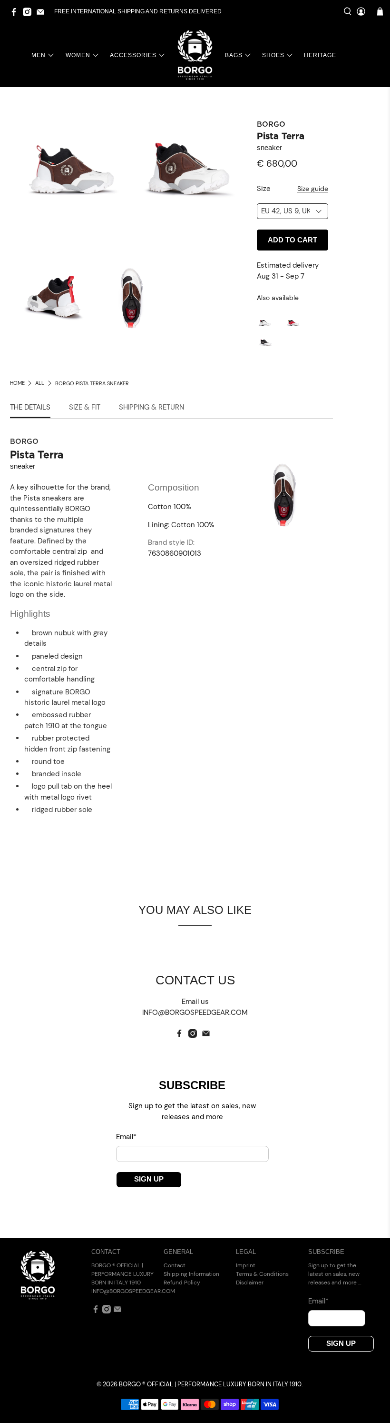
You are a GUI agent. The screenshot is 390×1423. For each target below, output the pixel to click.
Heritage (320, 55)
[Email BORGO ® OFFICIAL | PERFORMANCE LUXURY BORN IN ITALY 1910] (42, 14)
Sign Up (149, 1179)
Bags (234, 55)
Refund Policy (182, 1282)
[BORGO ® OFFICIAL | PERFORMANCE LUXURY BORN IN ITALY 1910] (195, 55)
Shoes (273, 55)
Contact (174, 1265)
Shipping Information (191, 1274)
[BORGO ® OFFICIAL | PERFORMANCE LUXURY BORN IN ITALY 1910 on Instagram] (29, 14)
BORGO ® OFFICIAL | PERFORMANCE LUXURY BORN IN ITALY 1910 (210, 1384)
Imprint (245, 1265)
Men (38, 55)
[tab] (30, 408)
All (39, 383)
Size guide (312, 188)
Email (126, 1137)
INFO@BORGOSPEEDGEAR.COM (133, 1291)
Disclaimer (249, 1282)
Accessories (133, 55)
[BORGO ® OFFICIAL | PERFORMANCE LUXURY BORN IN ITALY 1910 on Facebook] (16, 14)
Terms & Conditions (262, 1274)
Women (78, 55)
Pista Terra (280, 136)
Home (17, 383)
